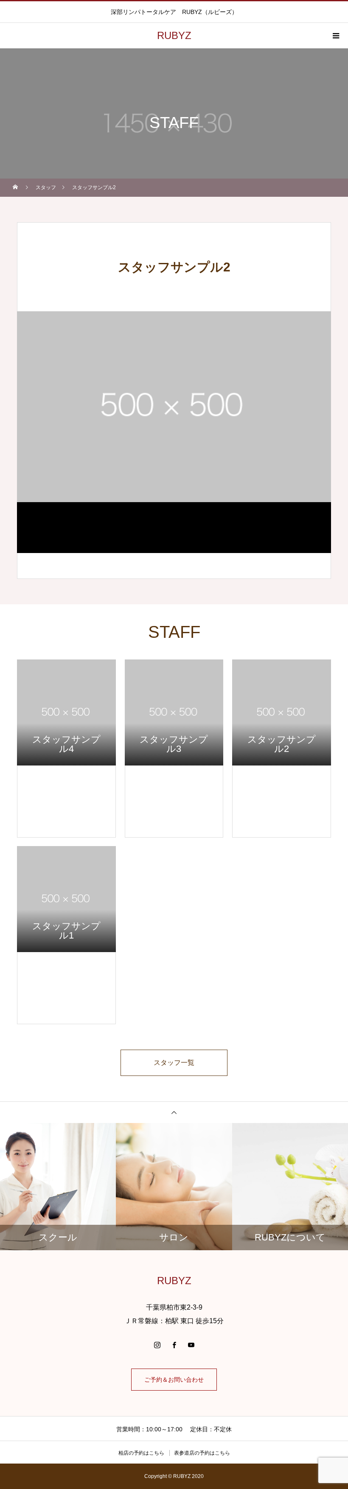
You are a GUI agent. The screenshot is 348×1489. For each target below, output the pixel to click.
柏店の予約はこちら (141, 1453)
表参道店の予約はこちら (202, 1453)
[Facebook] (174, 1345)
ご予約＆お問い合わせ (174, 1379)
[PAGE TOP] (174, 1112)
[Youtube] (191, 1345)
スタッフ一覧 (174, 1062)
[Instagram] (157, 1345)
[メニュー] (335, 35)
